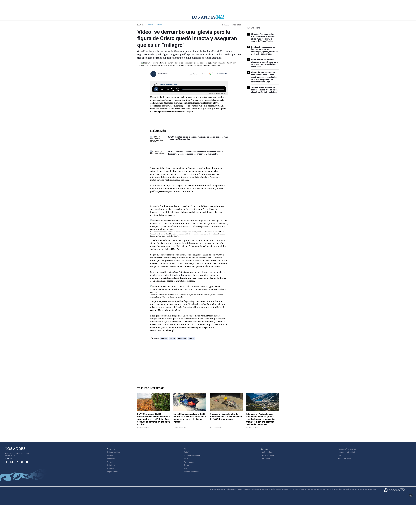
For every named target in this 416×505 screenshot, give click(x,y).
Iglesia (172, 338)
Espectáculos (112, 472)
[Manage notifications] (411, 495)
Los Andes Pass (267, 452)
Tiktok (16, 462)
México (164, 338)
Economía (111, 459)
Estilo (186, 459)
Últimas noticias (113, 452)
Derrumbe (182, 338)
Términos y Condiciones (346, 449)
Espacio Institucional (192, 472)
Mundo (150, 25)
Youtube (27, 462)
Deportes (110, 468)
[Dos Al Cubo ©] (394, 492)
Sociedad (111, 462)
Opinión (187, 452)
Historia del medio (344, 459)
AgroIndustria (189, 462)
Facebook (6, 462)
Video (191, 338)
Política (110, 455)
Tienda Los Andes (268, 455)
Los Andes (140, 25)
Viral (186, 468)
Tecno (186, 465)
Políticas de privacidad (346, 452)
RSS (339, 455)
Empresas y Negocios (192, 455)
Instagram (11, 462)
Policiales (111, 465)
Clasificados (265, 459)
